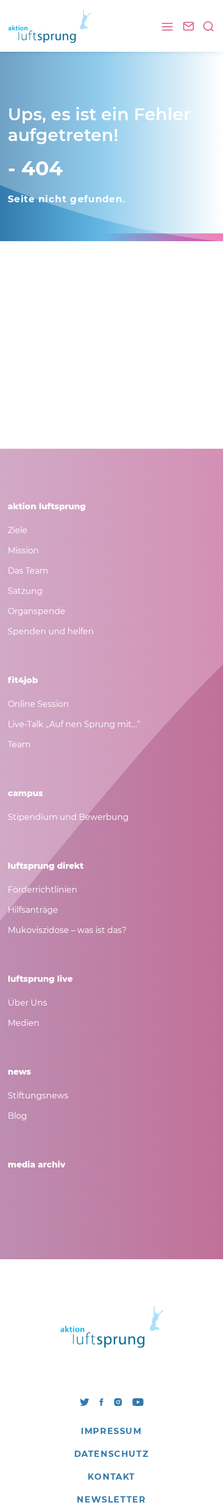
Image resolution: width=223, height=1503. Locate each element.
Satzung (25, 591)
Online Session (38, 704)
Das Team (28, 571)
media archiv (36, 1165)
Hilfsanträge (33, 910)
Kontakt (111, 1477)
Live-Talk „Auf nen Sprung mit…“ (74, 724)
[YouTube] (138, 1401)
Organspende (36, 611)
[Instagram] (118, 1401)
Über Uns (27, 1003)
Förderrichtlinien (42, 890)
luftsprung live (40, 979)
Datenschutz (111, 1454)
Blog (17, 1116)
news (19, 1072)
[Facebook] (101, 1401)
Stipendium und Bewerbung (68, 817)
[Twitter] (84, 1401)
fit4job (23, 680)
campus (25, 793)
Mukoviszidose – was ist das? (67, 930)
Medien (23, 1023)
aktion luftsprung (47, 506)
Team (19, 744)
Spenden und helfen (51, 631)
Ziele (17, 530)
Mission (23, 550)
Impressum (111, 1431)
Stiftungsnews (38, 1096)
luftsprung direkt (45, 866)
